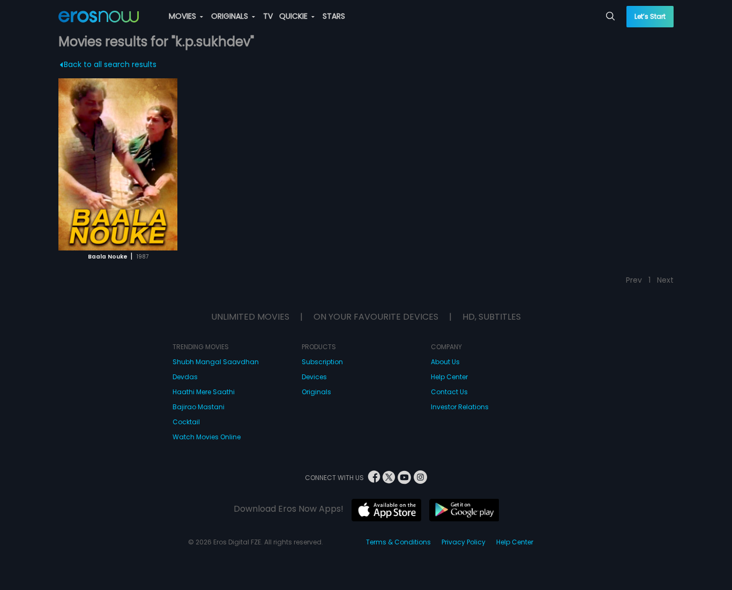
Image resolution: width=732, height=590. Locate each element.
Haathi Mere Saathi (204, 391)
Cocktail (186, 421)
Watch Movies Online (207, 436)
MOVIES (183, 16)
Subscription (322, 361)
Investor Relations (460, 406)
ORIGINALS (230, 16)
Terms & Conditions (398, 542)
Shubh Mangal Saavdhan (216, 361)
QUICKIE (294, 16)
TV (268, 16)
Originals (316, 391)
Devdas (185, 376)
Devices (314, 376)
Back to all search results (110, 64)
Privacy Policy (463, 542)
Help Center (449, 376)
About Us (445, 361)
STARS (334, 16)
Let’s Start (650, 16)
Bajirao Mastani (199, 406)
